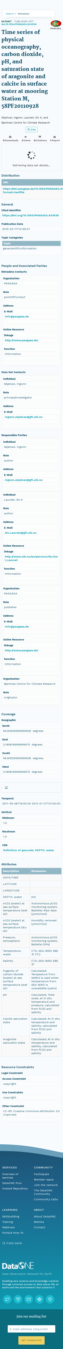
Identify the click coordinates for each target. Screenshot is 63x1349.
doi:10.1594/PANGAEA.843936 (19, 24)
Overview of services (10, 1175)
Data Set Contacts (13, 372)
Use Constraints (12, 1092)
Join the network (46, 1185)
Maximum (8, 831)
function (9, 349)
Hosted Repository (15, 1188)
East (5, 739)
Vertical (6, 812)
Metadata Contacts (14, 271)
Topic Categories (12, 237)
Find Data (14, 1243)
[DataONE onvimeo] (18, 1299)
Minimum (8, 817)
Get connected (31, 1340)
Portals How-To (12, 1232)
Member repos (44, 1179)
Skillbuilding (10, 1216)
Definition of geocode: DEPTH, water (28, 850)
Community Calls (46, 1199)
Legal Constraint (12, 1073)
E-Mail (8, 311)
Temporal (7, 798)
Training (7, 1222)
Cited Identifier (11, 210)
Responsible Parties (14, 435)
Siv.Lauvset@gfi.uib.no (21, 532)
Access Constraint (14, 1078)
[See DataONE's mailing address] (50, 1299)
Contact (39, 1227)
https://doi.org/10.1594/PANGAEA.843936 (30, 215)
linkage (8, 335)
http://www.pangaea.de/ (21, 340)
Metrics (39, 1222)
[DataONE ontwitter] (7, 1299)
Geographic (8, 720)
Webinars (8, 1227)
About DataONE (45, 1216)
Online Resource (13, 329)
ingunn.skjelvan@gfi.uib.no (24, 417)
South (6, 753)
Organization (11, 278)
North (6, 725)
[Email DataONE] (28, 1299)
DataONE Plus (12, 1183)
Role (6, 292)
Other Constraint (13, 1106)
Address (8, 305)
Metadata (23, 13)
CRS (5, 845)
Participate (41, 1174)
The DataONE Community (43, 1192)
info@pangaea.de (17, 316)
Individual (9, 378)
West (5, 766)
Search (10, 13)
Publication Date (12, 224)
